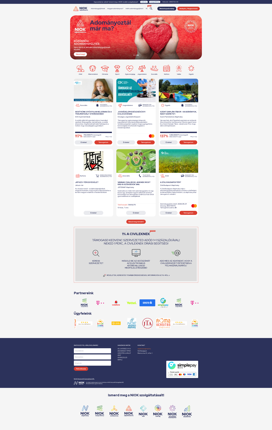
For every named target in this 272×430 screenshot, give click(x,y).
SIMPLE (120, 360)
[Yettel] (122, 303)
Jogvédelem (141, 74)
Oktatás (105, 74)
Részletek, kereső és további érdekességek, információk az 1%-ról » (138, 275)
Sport (117, 74)
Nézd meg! (80, 54)
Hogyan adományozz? (115, 8)
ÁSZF (119, 355)
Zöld (80, 74)
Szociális (154, 74)
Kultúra (166, 74)
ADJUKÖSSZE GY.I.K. (124, 349)
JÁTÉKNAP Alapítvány (126, 187)
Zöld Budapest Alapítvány (169, 185)
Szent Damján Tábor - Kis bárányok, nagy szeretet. (178, 113)
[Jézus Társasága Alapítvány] (137, 323)
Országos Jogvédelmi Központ (129, 117)
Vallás (179, 74)
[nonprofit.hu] (169, 303)
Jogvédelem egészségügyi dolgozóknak (131, 113)
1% (146, 8)
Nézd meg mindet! (136, 222)
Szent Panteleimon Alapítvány (171, 117)
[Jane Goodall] (75, 323)
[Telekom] (184, 303)
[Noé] (122, 323)
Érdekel (84, 142)
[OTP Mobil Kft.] (153, 303)
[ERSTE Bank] (137, 303)
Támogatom (103, 142)
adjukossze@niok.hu (144, 349)
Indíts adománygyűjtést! (134, 8)
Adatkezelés (122, 357)
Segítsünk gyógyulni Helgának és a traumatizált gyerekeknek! (93, 113)
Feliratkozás (81, 369)
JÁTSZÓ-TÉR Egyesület (86, 182)
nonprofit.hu (154, 2)
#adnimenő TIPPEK (124, 351)
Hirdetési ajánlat (124, 353)
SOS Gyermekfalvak (82, 117)
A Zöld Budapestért (170, 182)
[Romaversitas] (153, 323)
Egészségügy (129, 74)
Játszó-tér (79, 185)
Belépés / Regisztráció (188, 9)
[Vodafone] (106, 303)
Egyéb (191, 74)
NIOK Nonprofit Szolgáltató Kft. (84, 379)
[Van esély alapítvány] (106, 323)
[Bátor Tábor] (185, 323)
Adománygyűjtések (98, 8)
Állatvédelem (92, 74)
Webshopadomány (166, 9)
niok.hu (144, 2)
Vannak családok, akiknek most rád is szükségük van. (134, 183)
